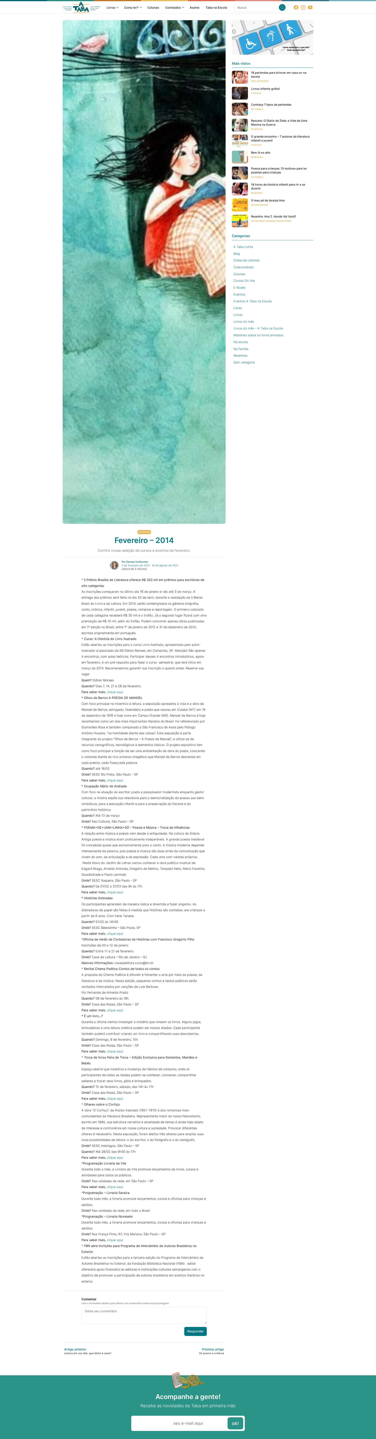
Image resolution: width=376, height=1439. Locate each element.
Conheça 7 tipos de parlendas (271, 104)
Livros (111, 7)
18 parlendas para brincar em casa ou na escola (278, 74)
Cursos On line (244, 281)
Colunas (153, 7)
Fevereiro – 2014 (144, 540)
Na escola (240, 342)
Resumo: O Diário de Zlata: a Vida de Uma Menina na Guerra (279, 122)
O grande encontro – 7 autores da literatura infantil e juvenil (280, 138)
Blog (236, 253)
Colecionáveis (243, 267)
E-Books (256, 93)
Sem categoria (260, 81)
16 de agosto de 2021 (165, 565)
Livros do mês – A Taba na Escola (258, 328)
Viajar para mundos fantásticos (271, 221)
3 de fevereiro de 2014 (136, 565)
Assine (194, 7)
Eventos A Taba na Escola (252, 301)
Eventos (144, 532)
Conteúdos (173, 7)
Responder (195, 1331)
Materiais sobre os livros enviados (258, 335)
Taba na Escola (216, 7)
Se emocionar (259, 205)
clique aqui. (115, 692)
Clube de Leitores (246, 260)
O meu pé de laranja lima (268, 200)
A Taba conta (243, 247)
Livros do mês (243, 322)
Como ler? (131, 7)
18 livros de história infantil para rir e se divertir (278, 186)
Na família (257, 109)
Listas (237, 308)
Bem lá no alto (260, 152)
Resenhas (257, 129)
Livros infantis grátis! (265, 88)
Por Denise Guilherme (135, 561)
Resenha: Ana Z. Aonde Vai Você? (273, 216)
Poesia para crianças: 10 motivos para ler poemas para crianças (279, 170)
